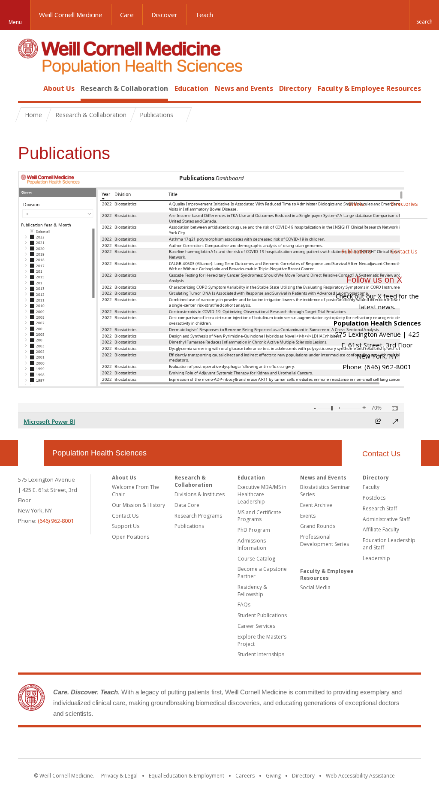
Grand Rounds (317, 526)
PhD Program (254, 530)
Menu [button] (15, 22)
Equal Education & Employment (186, 775)
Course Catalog (256, 558)
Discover (164, 14)
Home (27, 88)
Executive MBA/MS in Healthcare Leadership (262, 494)
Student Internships (261, 654)
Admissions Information (252, 544)
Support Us (125, 526)
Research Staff (380, 508)
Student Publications (262, 615)
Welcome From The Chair (135, 490)
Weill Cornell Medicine (70, 14)
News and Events (244, 88)
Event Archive (316, 505)
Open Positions (130, 536)
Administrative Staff (386, 519)
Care (127, 14)
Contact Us (381, 453)
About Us (59, 88)
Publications (189, 526)
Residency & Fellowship (252, 590)
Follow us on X (374, 279)
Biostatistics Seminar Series (325, 490)
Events (308, 515)
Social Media (315, 587)
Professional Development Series (324, 540)
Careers (245, 775)
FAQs (244, 604)
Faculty (371, 487)
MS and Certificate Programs (259, 516)
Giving (273, 775)
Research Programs (198, 515)
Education (191, 88)
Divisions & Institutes (199, 494)
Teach (204, 14)
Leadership (376, 558)
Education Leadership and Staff (389, 544)
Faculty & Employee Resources (369, 88)
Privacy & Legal (119, 775)
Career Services (256, 626)
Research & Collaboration (124, 88)
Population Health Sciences (99, 453)
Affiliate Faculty (381, 529)
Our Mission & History (138, 505)
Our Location (31, 453)
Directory (295, 88)
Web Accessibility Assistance (360, 775)
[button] (424, 15)
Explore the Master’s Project (262, 640)
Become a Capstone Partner (262, 572)
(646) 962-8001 (56, 521)
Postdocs (374, 497)
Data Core (186, 505)
